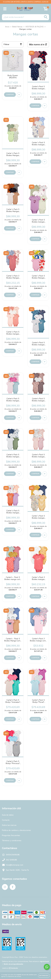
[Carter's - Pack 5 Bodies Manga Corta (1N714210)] (19, 658)
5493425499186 (12, 854)
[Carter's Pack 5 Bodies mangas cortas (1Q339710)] (44, 105)
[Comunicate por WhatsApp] (47, 967)
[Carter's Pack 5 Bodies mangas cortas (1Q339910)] (44, 417)
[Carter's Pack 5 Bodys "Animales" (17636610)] (19, 719)
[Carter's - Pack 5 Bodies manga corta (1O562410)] (19, 596)
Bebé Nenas (17, 26)
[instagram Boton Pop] (5, 887)
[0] (45, 9)
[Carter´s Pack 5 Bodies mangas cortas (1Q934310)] (44, 161)
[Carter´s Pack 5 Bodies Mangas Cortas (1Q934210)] (44, 295)
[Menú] (5, 9)
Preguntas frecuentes (11, 835)
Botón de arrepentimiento (13, 964)
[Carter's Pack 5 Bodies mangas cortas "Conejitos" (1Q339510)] (44, 473)
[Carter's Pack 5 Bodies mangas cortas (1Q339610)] (19, 417)
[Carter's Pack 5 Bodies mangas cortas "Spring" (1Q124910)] (44, 361)
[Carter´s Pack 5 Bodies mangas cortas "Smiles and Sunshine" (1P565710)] (19, 351)
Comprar (10, 94)
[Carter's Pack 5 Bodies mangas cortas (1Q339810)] (19, 473)
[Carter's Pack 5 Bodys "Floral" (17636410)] (44, 719)
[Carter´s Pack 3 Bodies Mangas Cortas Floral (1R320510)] (19, 295)
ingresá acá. (44, 961)
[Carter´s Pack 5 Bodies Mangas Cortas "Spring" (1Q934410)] (19, 172)
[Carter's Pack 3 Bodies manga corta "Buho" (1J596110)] (44, 658)
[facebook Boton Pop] (13, 887)
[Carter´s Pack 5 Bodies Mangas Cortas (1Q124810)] (19, 228)
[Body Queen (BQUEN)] (19, 94)
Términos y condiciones (11, 840)
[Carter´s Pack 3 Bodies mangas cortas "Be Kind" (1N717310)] (44, 596)
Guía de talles (8, 815)
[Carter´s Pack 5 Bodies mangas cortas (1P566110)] (44, 239)
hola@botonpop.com (14, 865)
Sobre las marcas (9, 825)
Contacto (6, 820)
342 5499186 (11, 860)
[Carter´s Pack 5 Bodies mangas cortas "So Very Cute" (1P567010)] (19, 529)
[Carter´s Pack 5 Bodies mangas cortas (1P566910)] (44, 535)
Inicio (7, 26)
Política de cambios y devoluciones (16, 830)
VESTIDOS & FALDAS (34, 26)
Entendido (44, 976)
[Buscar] (46, 17)
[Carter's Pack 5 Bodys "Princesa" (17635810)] (19, 780)
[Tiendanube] (10, 968)
